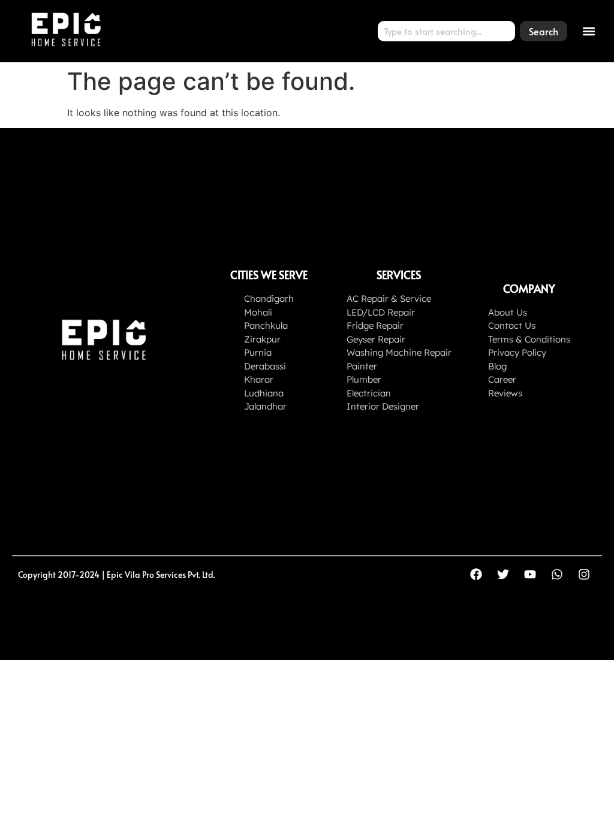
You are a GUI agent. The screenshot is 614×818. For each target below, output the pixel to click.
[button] (589, 31)
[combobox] (446, 31)
